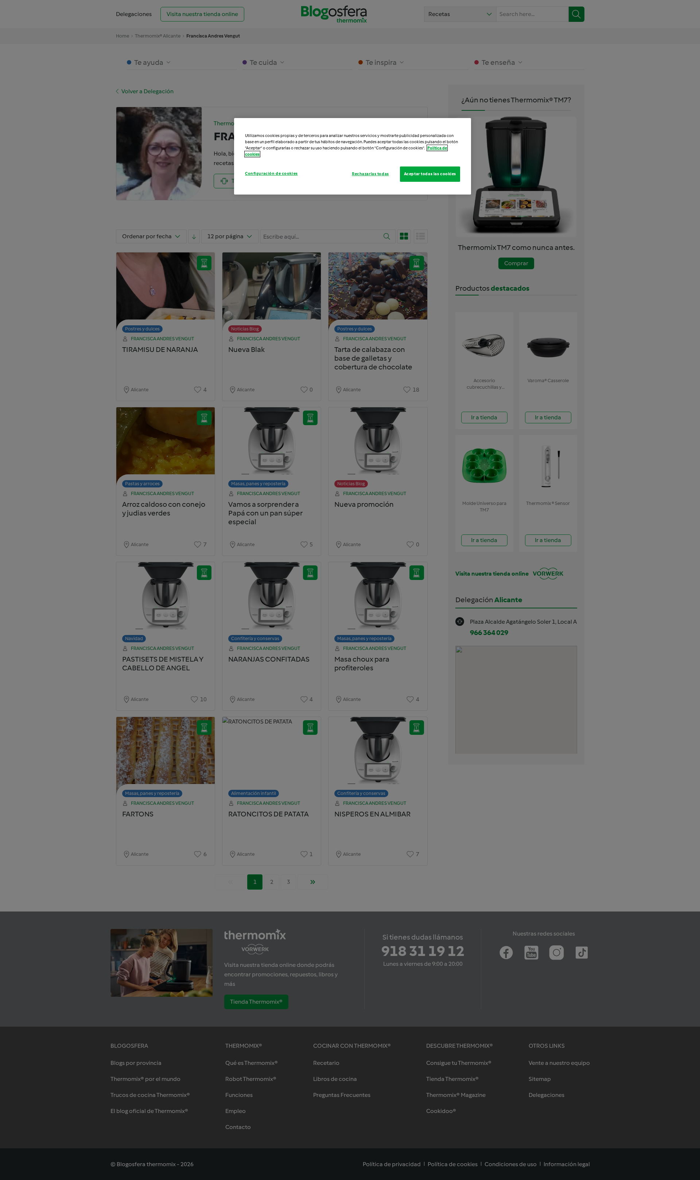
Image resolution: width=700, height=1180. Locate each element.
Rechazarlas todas (370, 173)
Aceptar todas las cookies (430, 173)
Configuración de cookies (271, 173)
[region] (352, 156)
